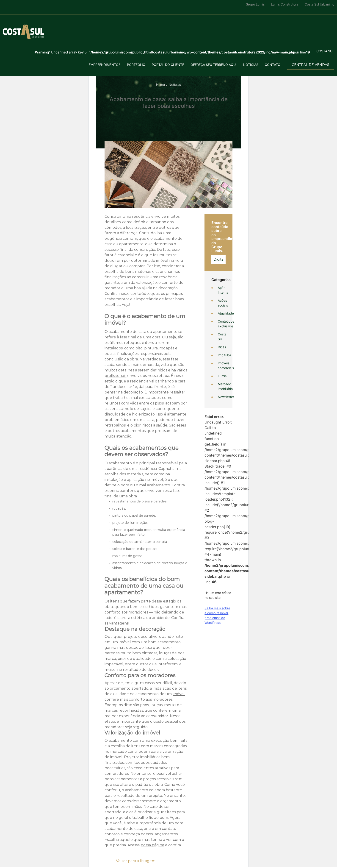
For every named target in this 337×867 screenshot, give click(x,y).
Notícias (250, 65)
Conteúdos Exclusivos (226, 323)
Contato (272, 65)
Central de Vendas (310, 65)
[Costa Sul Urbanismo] (23, 31)
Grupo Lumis (255, 4)
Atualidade (226, 313)
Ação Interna (223, 290)
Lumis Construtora (284, 4)
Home (160, 84)
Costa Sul (222, 336)
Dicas (222, 347)
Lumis (222, 376)
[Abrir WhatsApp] (11, 855)
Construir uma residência (127, 216)
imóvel (179, 694)
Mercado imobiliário (225, 386)
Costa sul (325, 51)
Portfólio (136, 65)
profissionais (115, 376)
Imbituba (224, 355)
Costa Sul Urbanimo (319, 4)
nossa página (152, 845)
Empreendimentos (105, 65)
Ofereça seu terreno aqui (214, 65)
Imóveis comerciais (226, 365)
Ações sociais (223, 302)
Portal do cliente (168, 65)
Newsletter (226, 397)
